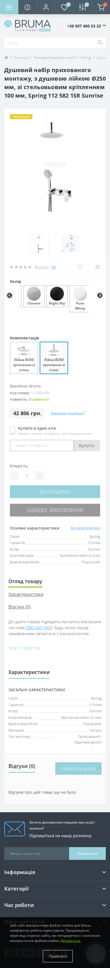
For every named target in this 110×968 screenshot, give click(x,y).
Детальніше (71, 940)
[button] (46, 7)
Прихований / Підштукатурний (88, 739)
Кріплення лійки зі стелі (81, 717)
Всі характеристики (85, 528)
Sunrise (95, 710)
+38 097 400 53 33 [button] (84, 26)
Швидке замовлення (55, 510)
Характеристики (25, 594)
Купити (86, 445)
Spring (86, 57)
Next (99, 296)
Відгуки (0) (19, 607)
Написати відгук (78, 768)
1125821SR (29, 648)
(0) (53, 267)
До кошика (55, 491)
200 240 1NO (39, 627)
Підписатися (87, 853)
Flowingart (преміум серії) (54, 57)
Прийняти (58, 956)
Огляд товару (25, 581)
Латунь (95, 730)
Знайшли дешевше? (67, 413)
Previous (9, 296)
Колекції (21, 57)
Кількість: (19, 466)
